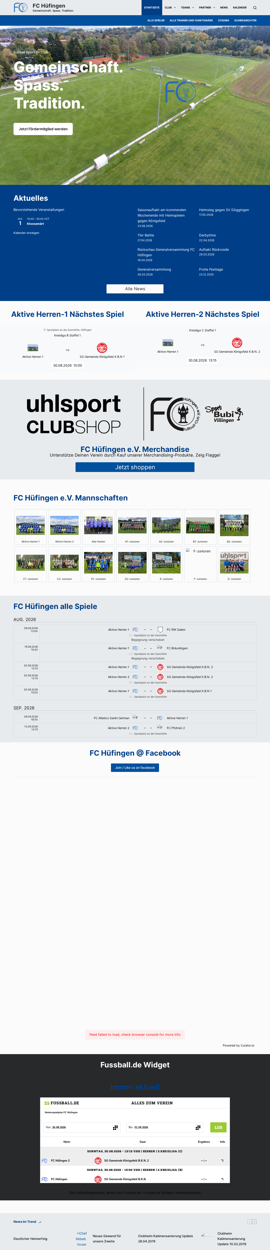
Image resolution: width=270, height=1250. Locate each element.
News (224, 7)
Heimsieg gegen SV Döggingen (224, 210)
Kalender (240, 7)
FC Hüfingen (49, 6)
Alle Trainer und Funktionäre (191, 20)
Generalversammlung (154, 269)
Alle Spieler (156, 20)
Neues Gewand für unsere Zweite (107, 1238)
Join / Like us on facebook (135, 768)
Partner (205, 7)
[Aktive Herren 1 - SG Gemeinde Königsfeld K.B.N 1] (135, 693)
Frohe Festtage (211, 269)
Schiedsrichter (245, 20)
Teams (185, 7)
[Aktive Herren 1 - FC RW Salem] (135, 634)
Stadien (223, 20)
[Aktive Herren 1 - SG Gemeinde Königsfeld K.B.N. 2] (135, 667)
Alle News (135, 288)
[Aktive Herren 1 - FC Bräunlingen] (135, 652)
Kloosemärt (35, 223)
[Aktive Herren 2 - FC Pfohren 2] (135, 730)
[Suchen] (254, 7)
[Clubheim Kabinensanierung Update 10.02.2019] (207, 1238)
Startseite (151, 7)
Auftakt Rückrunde (214, 249)
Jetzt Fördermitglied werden (43, 129)
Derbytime (207, 235)
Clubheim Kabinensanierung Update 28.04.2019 (165, 1238)
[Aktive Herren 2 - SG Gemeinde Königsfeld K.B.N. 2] (135, 679)
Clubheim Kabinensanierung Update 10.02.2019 (231, 1238)
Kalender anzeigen (26, 233)
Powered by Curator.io (238, 1045)
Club (168, 7)
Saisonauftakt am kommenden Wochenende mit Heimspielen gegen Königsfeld (162, 215)
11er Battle (146, 235)
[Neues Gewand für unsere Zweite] (82, 1239)
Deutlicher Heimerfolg (30, 1239)
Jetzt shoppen (135, 467)
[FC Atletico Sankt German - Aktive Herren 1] (135, 718)
